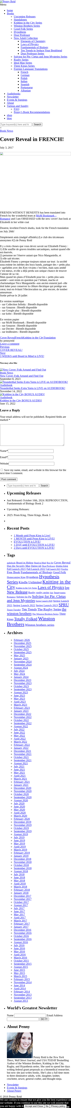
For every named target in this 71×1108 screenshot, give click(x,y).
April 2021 (20, 775)
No (47, 1106)
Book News (6, 130)
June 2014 (19, 985)
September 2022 (23, 723)
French (24, 72)
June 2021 (19, 769)
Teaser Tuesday (14, 609)
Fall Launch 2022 (36, 568)
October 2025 (21, 649)
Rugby (32, 592)
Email (4, 457)
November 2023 (23, 683)
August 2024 (21, 667)
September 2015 (23, 963)
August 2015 (21, 966)
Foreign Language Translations (31, 69)
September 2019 (23, 831)
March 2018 (20, 886)
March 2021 (20, 778)
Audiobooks (13, 93)
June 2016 (19, 948)
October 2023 (21, 686)
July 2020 (19, 803)
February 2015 (22, 979)
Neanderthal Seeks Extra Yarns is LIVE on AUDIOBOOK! (32, 388)
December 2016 (22, 929)
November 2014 (23, 982)
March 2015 (20, 976)
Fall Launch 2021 (16, 569)
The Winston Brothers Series (45, 614)
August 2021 (21, 763)
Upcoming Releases (25, 16)
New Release (17, 592)
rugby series (42, 592)
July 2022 (19, 729)
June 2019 (19, 840)
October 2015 (21, 960)
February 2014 (22, 991)
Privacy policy (58, 1106)
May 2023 (19, 698)
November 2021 (23, 754)
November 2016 (23, 933)
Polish (24, 78)
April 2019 (20, 846)
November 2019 (23, 825)
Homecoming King (16, 577)
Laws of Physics (30, 44)
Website (4, 463)
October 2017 (21, 902)
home (10, 10)
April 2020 (20, 812)
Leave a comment (9, 343)
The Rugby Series (49, 609)
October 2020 (21, 794)
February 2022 (22, 744)
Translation (50, 337)
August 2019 (21, 834)
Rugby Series (21, 59)
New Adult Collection (26, 38)
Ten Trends (29, 609)
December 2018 (22, 859)
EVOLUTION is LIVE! (27, 541)
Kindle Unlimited (30, 582)
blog (9, 118)
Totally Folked (25, 619)
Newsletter (13, 96)
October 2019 (21, 828)
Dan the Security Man (18, 566)
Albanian (26, 90)
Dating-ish (36, 566)
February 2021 (22, 781)
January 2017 (21, 926)
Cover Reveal (7, 337)
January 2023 (21, 710)
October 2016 (21, 936)
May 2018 (19, 880)
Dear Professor (22, 35)
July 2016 (19, 945)
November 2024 (23, 661)
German (25, 75)
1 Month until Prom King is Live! (32, 535)
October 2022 (21, 720)
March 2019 (20, 849)
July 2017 (19, 908)
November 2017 (23, 899)
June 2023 (19, 695)
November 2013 (23, 994)
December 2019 (22, 822)
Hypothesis (20, 31)
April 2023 (20, 701)
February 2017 (22, 923)
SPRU (64, 605)
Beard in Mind (40, 563)
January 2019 (21, 855)
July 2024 (19, 670)
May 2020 (19, 809)
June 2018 (19, 877)
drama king (62, 565)
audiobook (11, 563)
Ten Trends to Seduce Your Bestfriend (41, 50)
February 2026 (22, 640)
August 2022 (21, 726)
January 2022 (21, 747)
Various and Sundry (17, 106)
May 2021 (19, 772)
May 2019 (19, 843)
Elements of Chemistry (33, 41)
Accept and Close (34, 1106)
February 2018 (22, 889)
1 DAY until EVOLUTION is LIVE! (34, 544)
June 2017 (19, 911)
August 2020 (21, 800)
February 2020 (22, 818)
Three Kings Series (24, 65)
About (10, 102)
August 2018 (21, 871)
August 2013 (21, 1000)
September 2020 (23, 797)
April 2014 (20, 988)
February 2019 (22, 852)
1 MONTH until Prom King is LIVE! (34, 538)
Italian (24, 81)
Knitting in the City (33, 337)
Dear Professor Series (32, 53)
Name (4, 450)
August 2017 (21, 905)
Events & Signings (17, 99)
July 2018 (19, 874)
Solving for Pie (23, 597)
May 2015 (19, 973)
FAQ (16, 109)
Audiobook (6, 385)
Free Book (13, 572)
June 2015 (19, 970)
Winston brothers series (39, 625)
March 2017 (20, 920)
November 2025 (23, 646)
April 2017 (20, 917)
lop (67, 587)
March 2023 (20, 704)
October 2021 (21, 757)
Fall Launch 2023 (53, 569)
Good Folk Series (23, 28)
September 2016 (23, 939)
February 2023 (22, 707)
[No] (68, 1106)
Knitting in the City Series (28, 22)
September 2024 (23, 664)
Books (10, 13)
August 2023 (21, 692)
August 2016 (21, 942)
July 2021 (19, 766)
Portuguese (27, 87)
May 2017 (19, 914)
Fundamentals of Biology (34, 47)
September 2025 (23, 652)
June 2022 (19, 732)
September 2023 (23, 689)
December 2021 (22, 751)
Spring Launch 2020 (44, 601)
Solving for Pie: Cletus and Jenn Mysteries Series (40, 56)
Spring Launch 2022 (24, 605)
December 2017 (22, 896)
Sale (51, 593)
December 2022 (22, 714)
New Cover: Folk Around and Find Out (21, 375)
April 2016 (20, 954)
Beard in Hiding (24, 562)
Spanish (25, 84)
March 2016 (20, 957)
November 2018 (23, 862)
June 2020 (19, 806)
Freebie (64, 569)
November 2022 (23, 717)
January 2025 (21, 658)
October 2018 (21, 865)
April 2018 (20, 883)
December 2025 (22, 643)
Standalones (20, 19)
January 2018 (21, 892)
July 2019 (19, 837)
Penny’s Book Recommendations (32, 112)
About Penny (14, 1090)
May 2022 (19, 735)
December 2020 (22, 788)
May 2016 (19, 951)
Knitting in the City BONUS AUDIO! (21, 400)
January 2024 (21, 677)
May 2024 (19, 673)
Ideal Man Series (23, 62)
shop (9, 115)
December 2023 (22, 680)
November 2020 (23, 791)
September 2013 (23, 997)
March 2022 (20, 741)
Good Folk (59, 572)
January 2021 (21, 784)
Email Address (55, 1015)
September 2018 (23, 868)
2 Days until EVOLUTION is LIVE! (34, 547)
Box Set (50, 563)
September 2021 (23, 760)
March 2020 (20, 815)
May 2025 (19, 655)
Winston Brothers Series (27, 25)
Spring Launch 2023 (47, 605)
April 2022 (20, 738)
